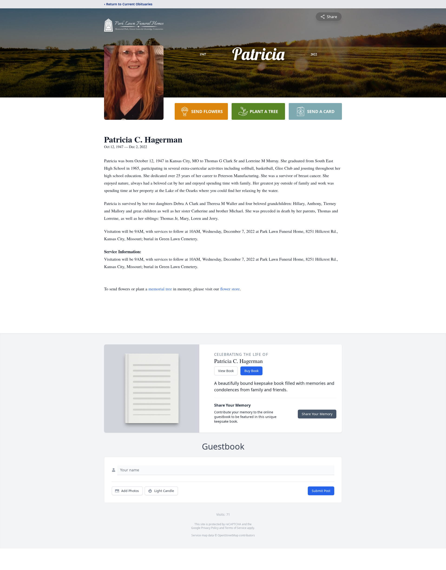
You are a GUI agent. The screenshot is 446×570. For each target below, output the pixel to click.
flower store (230, 288)
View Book (226, 371)
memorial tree (160, 288)
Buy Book (251, 371)
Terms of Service (235, 528)
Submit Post (321, 491)
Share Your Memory (317, 414)
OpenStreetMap (228, 535)
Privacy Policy (210, 528)
